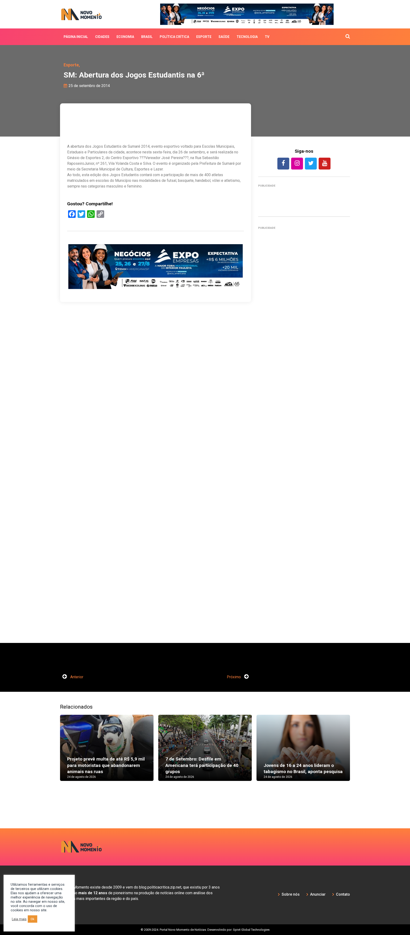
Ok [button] (32, 919)
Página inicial (76, 37)
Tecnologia (247, 37)
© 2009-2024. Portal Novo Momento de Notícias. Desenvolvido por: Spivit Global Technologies (205, 929)
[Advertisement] (304, 438)
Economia (125, 37)
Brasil (147, 37)
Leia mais (19, 919)
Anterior (76, 677)
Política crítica (174, 37)
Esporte (203, 37)
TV (267, 37)
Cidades (102, 37)
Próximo (234, 677)
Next (357, 752)
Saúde (224, 37)
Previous (53, 752)
